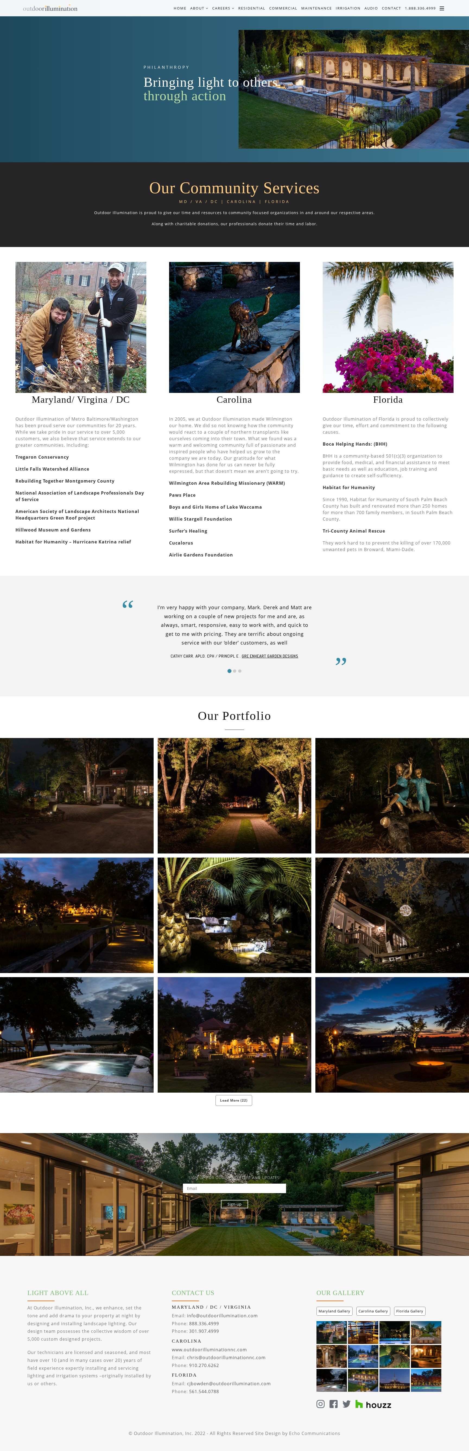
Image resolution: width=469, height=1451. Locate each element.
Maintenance (316, 8)
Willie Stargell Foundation (200, 519)
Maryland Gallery (334, 1311)
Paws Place (182, 495)
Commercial (283, 8)
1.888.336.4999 (420, 8)
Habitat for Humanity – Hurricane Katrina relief (73, 542)
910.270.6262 (204, 1365)
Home (180, 8)
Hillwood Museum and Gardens (53, 530)
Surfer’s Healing (188, 531)
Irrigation (348, 8)
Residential (251, 8)
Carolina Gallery (373, 1311)
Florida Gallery (409, 1311)
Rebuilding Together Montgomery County (65, 481)
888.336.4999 (204, 1324)
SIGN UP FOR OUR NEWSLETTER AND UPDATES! (234, 1177)
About (198, 8)
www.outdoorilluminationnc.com (209, 1350)
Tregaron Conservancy (42, 457)
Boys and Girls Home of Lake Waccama (215, 507)
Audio (371, 8)
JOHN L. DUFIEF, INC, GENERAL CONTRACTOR (248, 647)
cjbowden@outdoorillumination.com (229, 1384)
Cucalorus (181, 543)
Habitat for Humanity (349, 487)
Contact (391, 8)
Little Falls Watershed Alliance (52, 469)
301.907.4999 (204, 1331)
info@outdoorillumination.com (222, 1316)
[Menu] (442, 8)
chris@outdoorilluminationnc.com (226, 1358)
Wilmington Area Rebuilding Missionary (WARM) (227, 483)
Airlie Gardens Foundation (201, 555)
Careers (222, 8)
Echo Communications (314, 1433)
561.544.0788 (204, 1391)
